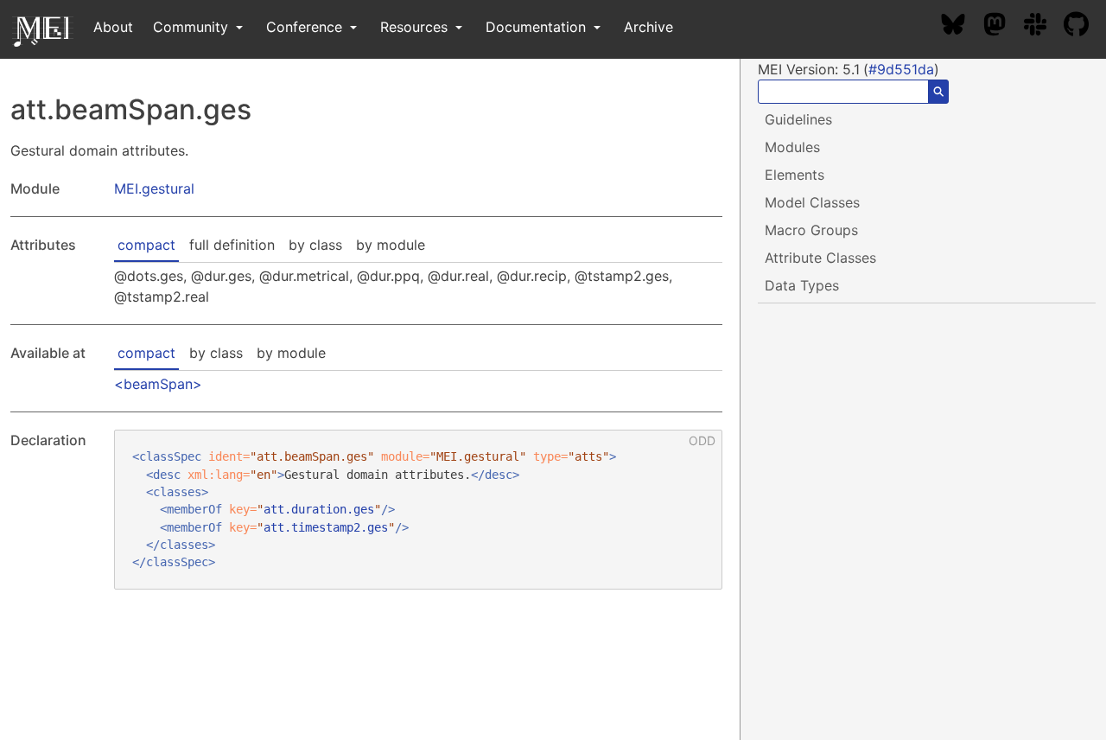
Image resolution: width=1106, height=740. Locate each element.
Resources (416, 26)
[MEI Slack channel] (1044, 26)
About (113, 26)
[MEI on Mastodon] (1003, 26)
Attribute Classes (820, 257)
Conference (306, 26)
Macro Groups (811, 230)
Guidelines (798, 119)
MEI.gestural (154, 188)
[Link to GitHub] (1085, 26)
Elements (794, 174)
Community (192, 26)
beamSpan (158, 383)
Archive (648, 26)
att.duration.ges (319, 509)
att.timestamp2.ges (326, 527)
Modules (792, 147)
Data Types (802, 285)
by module (390, 244)
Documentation (538, 26)
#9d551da (901, 69)
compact (146, 244)
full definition (232, 244)
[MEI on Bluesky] (961, 26)
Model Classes (812, 202)
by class (315, 244)
